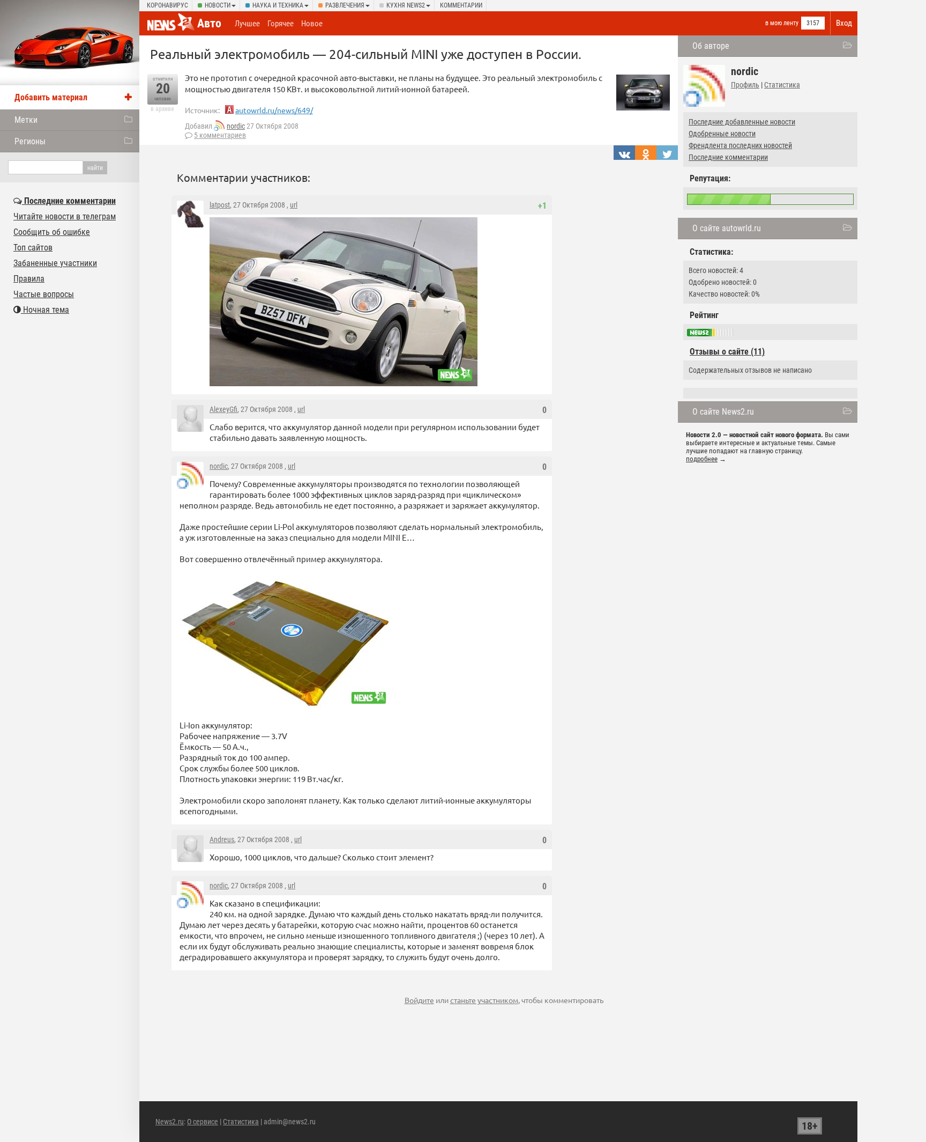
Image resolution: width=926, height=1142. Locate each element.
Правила (28, 279)
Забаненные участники (55, 263)
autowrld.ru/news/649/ (274, 110)
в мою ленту (781, 23)
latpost (220, 205)
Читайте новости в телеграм (64, 216)
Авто (209, 23)
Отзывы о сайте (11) (727, 352)
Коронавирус (167, 5)
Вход (844, 23)
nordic (236, 126)
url (293, 205)
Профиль (745, 84)
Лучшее (247, 23)
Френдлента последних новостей (740, 145)
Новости (217, 5)
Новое (312, 23)
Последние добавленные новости (742, 121)
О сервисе (202, 1121)
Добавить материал (50, 97)
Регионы (30, 141)
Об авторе (710, 46)
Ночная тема (45, 310)
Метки (26, 120)
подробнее (702, 459)
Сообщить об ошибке (51, 232)
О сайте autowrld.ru (726, 228)
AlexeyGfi (223, 409)
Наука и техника (277, 5)
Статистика (782, 84)
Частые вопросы (43, 294)
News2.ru (169, 1121)
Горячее (280, 23)
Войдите (419, 1000)
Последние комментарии (728, 157)
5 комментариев (220, 135)
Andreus (222, 839)
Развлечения (344, 5)
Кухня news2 (405, 5)
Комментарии (461, 5)
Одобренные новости (722, 133)
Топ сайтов (33, 247)
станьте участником (484, 1000)
